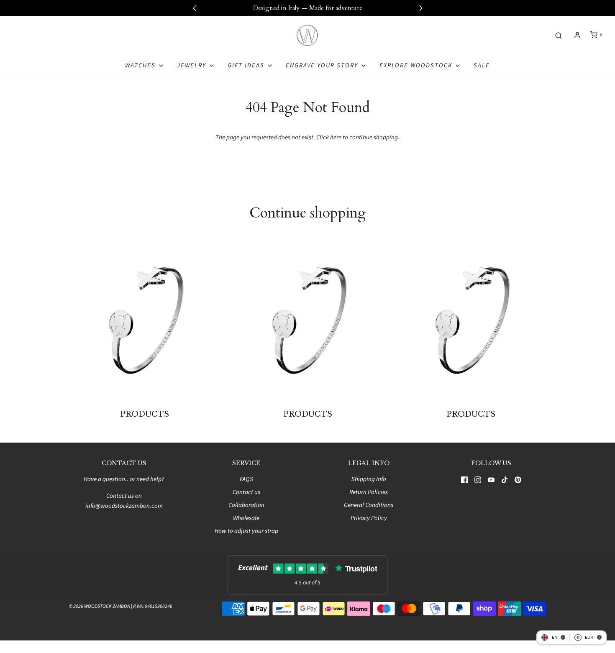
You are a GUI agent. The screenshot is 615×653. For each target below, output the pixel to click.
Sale (482, 65)
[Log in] (577, 35)
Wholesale (246, 518)
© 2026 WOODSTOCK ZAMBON (99, 606)
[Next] (420, 8)
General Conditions (368, 505)
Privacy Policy (369, 518)
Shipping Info (368, 479)
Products (144, 414)
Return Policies (368, 492)
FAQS (246, 479)
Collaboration (246, 505)
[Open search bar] (558, 35)
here (335, 137)
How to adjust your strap (246, 531)
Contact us (246, 492)
